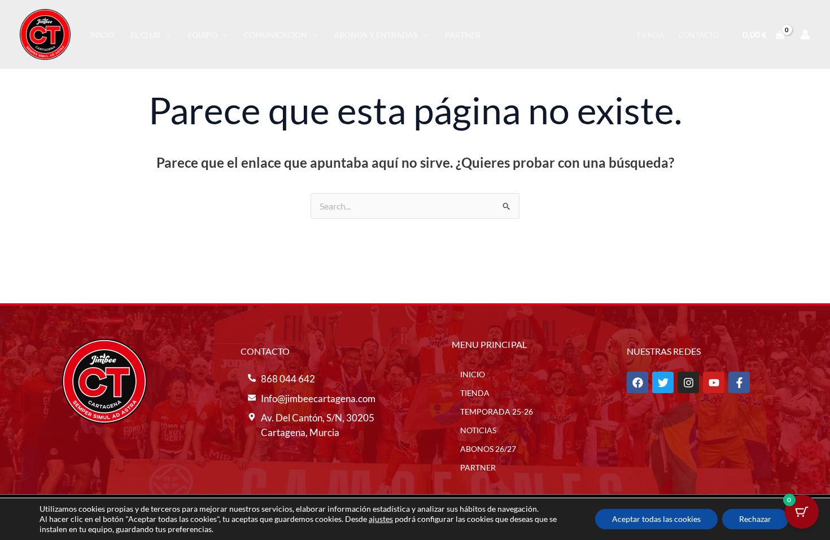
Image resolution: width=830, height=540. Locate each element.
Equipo (202, 35)
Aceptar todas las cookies (656, 519)
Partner (462, 35)
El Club (145, 35)
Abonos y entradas (376, 35)
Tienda (650, 35)
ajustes (381, 519)
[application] (165, 35)
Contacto (699, 35)
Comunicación (275, 35)
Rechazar (755, 519)
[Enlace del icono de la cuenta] (805, 34)
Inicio (102, 35)
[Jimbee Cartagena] (45, 33)
